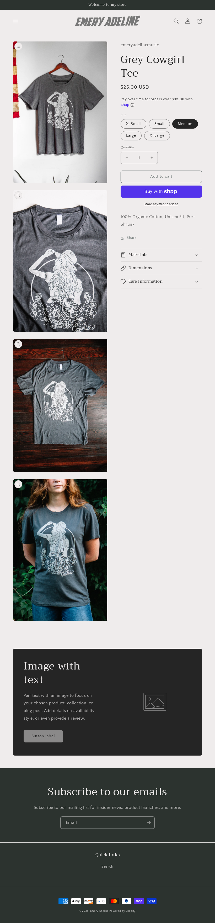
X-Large (157, 136)
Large (131, 136)
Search (107, 866)
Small (159, 124)
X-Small (133, 124)
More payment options (161, 204)
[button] (16, 21)
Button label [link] (43, 736)
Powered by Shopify (122, 911)
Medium (185, 124)
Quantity (127, 147)
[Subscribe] (148, 822)
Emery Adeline (99, 911)
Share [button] (132, 238)
